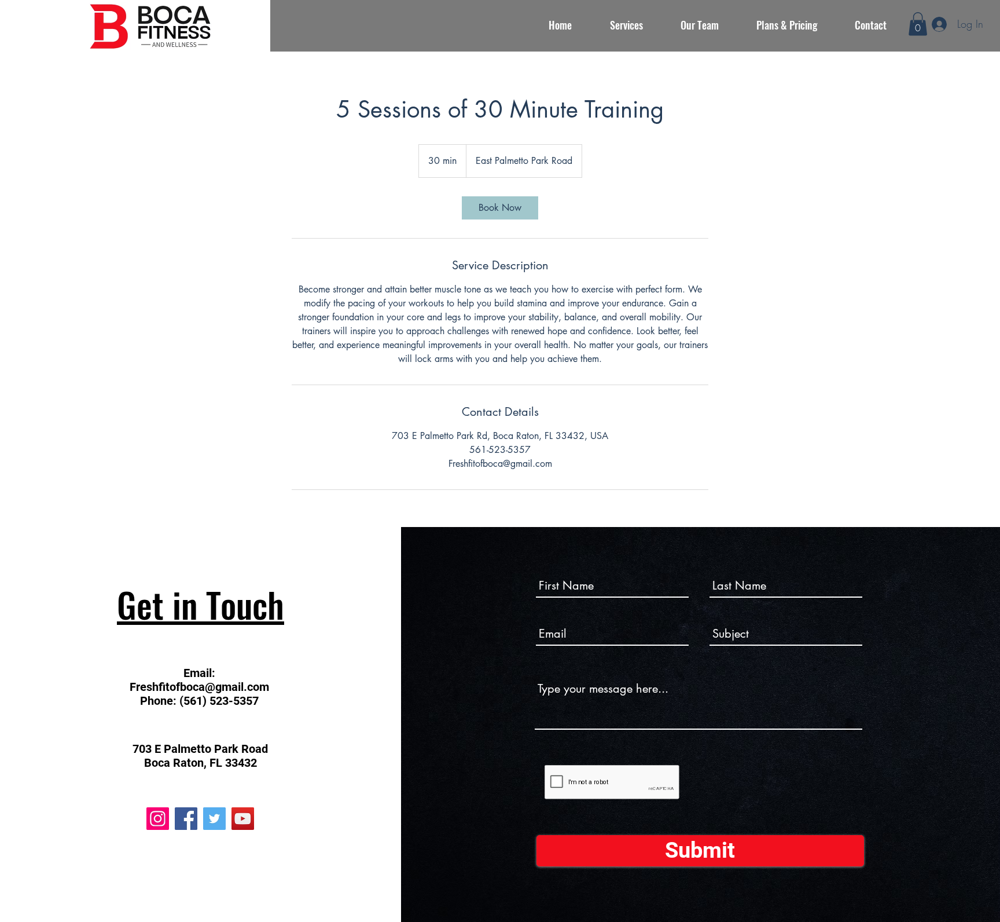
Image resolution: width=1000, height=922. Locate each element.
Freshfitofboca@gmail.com (199, 687)
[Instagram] (157, 818)
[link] (500, 207)
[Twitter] (214, 818)
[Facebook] (186, 818)
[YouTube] (242, 818)
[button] (918, 24)
